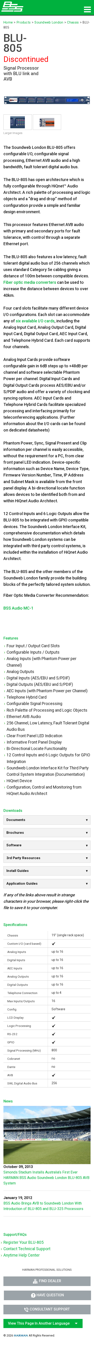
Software (13, 845)
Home (8, 22)
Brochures (15, 833)
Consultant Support (50, 1309)
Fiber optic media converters (29, 282)
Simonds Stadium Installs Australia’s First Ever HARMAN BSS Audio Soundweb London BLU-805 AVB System (46, 1177)
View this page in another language (39, 1323)
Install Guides (17, 871)
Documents (15, 820)
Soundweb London (48, 22)
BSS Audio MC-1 (18, 608)
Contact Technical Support (26, 1249)
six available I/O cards (35, 321)
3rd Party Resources (23, 858)
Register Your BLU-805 (23, 1242)
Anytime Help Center (21, 1255)
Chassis (73, 22)
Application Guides (22, 883)
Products (24, 22)
